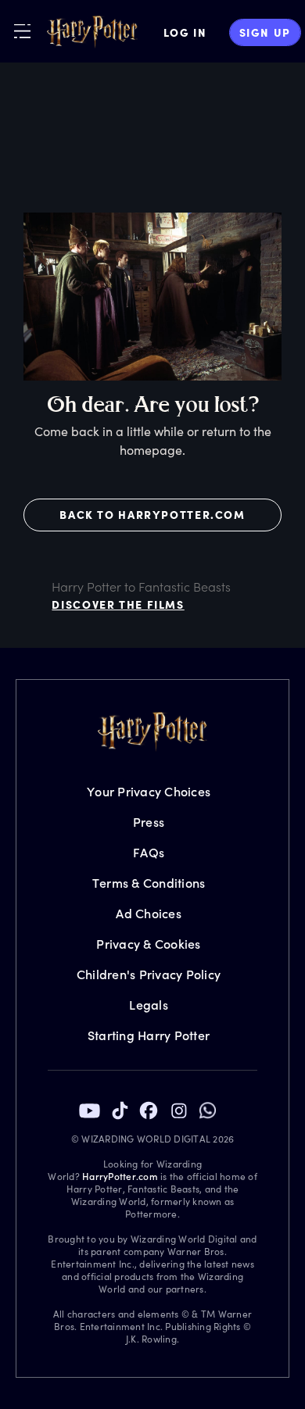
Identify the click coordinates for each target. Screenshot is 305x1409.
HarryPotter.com (120, 1176)
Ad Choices (148, 913)
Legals (148, 1004)
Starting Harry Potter (149, 1035)
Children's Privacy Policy (149, 974)
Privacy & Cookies (148, 943)
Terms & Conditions (149, 882)
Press (148, 822)
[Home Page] (92, 32)
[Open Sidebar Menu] (22, 30)
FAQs (148, 852)
